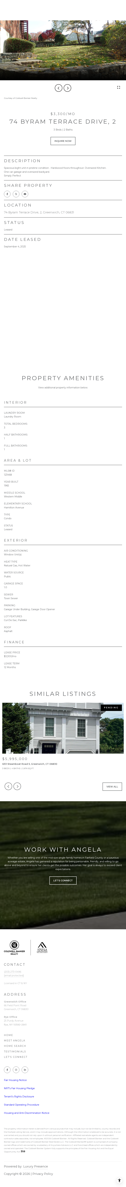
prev (58, 88)
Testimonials (15, 1051)
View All (112, 786)
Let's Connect (15, 1057)
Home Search (15, 1046)
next (67, 88)
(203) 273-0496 (12, 971)
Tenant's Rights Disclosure (19, 1096)
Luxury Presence (35, 1166)
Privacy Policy (42, 1174)
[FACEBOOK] (7, 1070)
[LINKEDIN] (25, 1070)
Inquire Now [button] (63, 141)
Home (8, 1035)
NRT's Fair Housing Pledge (19, 1088)
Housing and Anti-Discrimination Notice (26, 1112)
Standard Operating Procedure (21, 1104)
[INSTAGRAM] (16, 1070)
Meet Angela (14, 1040)
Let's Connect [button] (63, 880)
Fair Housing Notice (15, 1080)
